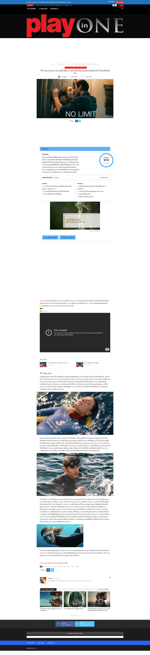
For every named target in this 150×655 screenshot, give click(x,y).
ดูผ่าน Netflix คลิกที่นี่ (50, 237)
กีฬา (64, 566)
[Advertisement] (75, 51)
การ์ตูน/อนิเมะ (43, 9)
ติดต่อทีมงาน (54, 9)
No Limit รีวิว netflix (69, 67)
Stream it (84, 67)
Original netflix (78, 67)
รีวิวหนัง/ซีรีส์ (31, 9)
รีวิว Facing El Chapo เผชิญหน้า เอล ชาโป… (58, 363)
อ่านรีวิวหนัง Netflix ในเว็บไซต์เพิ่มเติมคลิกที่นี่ (54, 563)
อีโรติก (72, 566)
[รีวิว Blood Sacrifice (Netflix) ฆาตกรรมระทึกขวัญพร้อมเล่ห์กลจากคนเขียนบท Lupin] (99, 599)
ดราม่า (68, 566)
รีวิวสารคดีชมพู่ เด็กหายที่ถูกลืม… (92, 363)
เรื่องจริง (76, 566)
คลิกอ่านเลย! (119, 2)
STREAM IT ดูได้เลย (67, 237)
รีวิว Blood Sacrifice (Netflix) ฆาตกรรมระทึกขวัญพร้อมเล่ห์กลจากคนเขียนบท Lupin (53, 5)
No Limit (42, 301)
